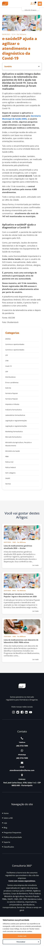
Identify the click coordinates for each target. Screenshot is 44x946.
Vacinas (8, 484)
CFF (6, 355)
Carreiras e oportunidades (14, 344)
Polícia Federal (10, 467)
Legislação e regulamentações (16, 421)
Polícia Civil (9, 462)
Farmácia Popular (11, 393)
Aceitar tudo (22, 936)
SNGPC (7, 478)
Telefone (22, 742)
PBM (7, 456)
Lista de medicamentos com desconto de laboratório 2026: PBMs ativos (21, 641)
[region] (22, 931)
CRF (6, 372)
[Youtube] (30, 712)
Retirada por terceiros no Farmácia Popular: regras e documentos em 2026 (20, 595)
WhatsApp (22, 755)
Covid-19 (8, 366)
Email (22, 767)
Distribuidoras (10, 377)
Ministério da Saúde (12, 451)
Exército (8, 388)
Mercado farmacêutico (13, 437)
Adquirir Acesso (30, 10)
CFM (6, 361)
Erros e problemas (11, 382)
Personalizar (21, 942)
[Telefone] (22, 738)
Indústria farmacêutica (13, 410)
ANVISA (8, 339)
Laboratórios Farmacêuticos (15, 415)
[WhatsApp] (22, 750)
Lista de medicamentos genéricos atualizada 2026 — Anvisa (18, 547)
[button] (40, 4)
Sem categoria (10, 473)
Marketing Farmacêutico (14, 431)
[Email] (22, 763)
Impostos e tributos (12, 404)
